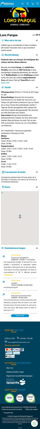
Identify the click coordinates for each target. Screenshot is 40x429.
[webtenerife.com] (15, 382)
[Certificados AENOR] (20, 398)
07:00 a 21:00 (10, 338)
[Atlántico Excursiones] (7, 3)
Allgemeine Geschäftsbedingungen (19, 376)
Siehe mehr (5, 83)
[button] (33, 4)
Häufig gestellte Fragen (15, 372)
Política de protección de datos (12, 409)
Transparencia (8, 413)
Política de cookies (31, 409)
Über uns (9, 368)
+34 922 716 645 (26, 338)
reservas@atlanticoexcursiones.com (19, 342)
